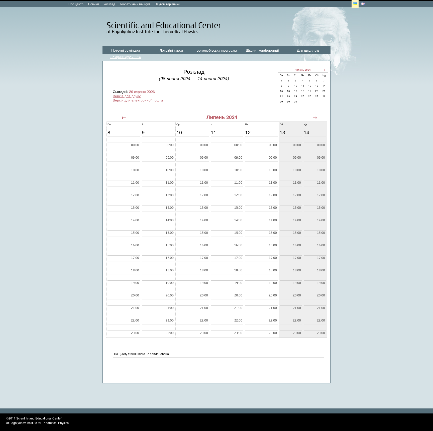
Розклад (109, 4)
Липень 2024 (303, 69)
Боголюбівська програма (216, 50)
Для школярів (308, 50)
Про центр (75, 4)
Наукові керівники (167, 4)
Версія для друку (127, 95)
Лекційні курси (171, 50)
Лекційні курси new (125, 56)
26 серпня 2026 (142, 91)
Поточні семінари (125, 50)
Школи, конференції (262, 50)
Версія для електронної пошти (138, 99)
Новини (93, 4)
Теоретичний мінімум (135, 4)
